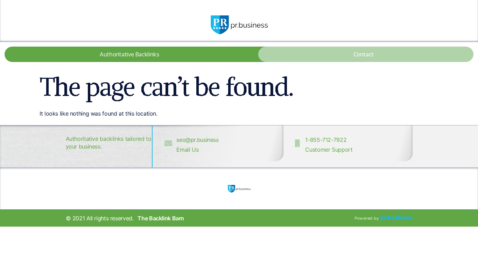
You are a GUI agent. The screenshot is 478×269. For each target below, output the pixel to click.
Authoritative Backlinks (129, 54)
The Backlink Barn (161, 218)
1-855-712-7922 (325, 139)
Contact (363, 54)
